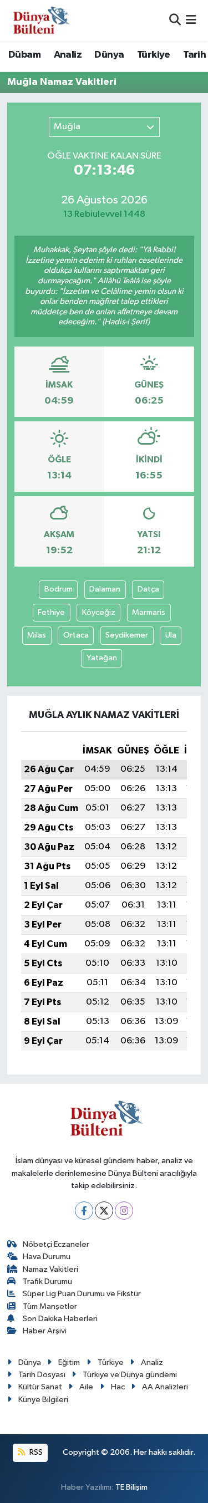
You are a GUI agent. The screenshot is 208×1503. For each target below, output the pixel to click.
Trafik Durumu (47, 1281)
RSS (35, 1452)
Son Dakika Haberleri (60, 1319)
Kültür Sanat (40, 1387)
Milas (36, 635)
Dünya (109, 55)
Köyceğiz (98, 612)
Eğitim (69, 1362)
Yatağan (102, 658)
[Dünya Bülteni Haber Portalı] (39, 20)
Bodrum (58, 589)
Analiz (68, 55)
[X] (104, 1210)
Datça (148, 589)
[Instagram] (124, 1210)
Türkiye (153, 55)
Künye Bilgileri (43, 1399)
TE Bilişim (131, 1487)
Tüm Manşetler (50, 1306)
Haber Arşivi (45, 1331)
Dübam (24, 55)
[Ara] (175, 20)
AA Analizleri (165, 1387)
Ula (170, 635)
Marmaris (148, 612)
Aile (86, 1387)
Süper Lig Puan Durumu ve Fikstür (82, 1294)
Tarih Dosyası (41, 1374)
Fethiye (51, 612)
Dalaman (104, 589)
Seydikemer (126, 635)
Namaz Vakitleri (50, 1269)
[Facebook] (84, 1210)
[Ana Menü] (191, 20)
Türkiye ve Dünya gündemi (130, 1374)
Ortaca (76, 635)
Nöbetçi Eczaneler (56, 1244)
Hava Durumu (46, 1256)
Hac (118, 1387)
